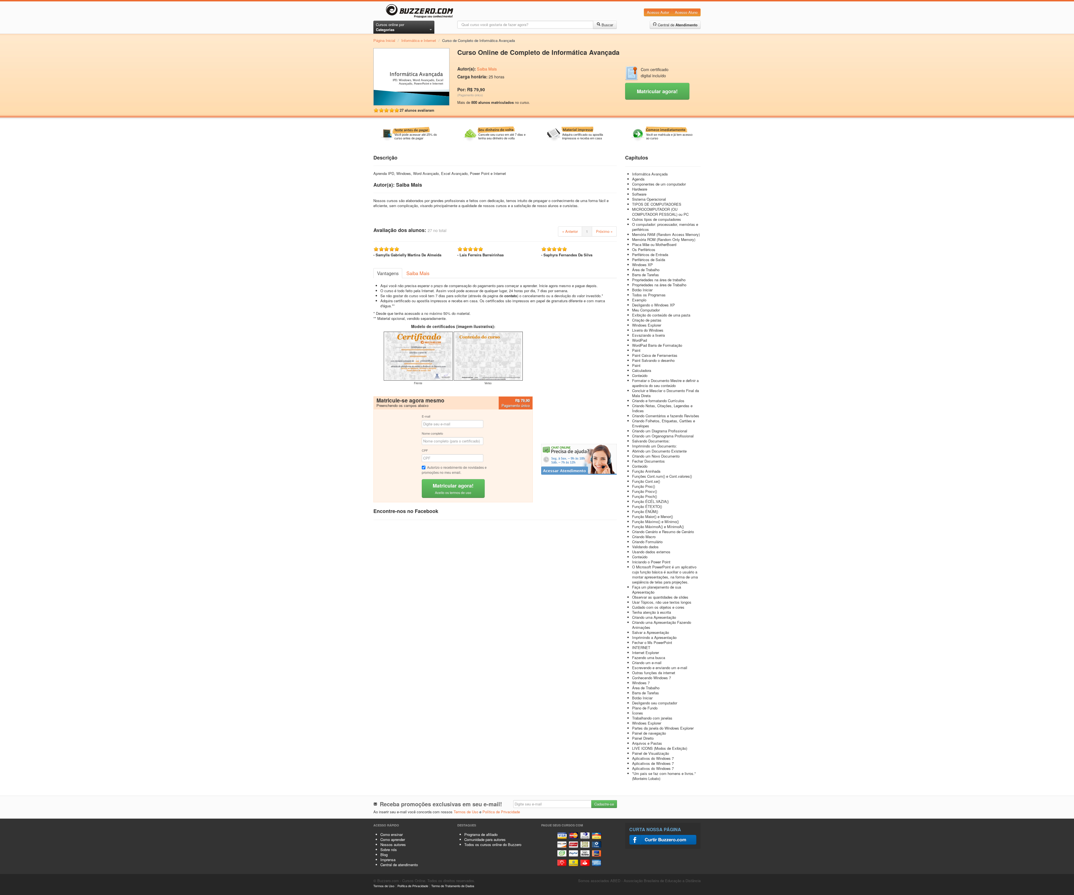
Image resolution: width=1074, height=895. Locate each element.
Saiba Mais (487, 69)
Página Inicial (384, 40)
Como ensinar (391, 834)
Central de (677, 24)
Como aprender (392, 839)
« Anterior (570, 231)
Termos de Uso (466, 811)
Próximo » (604, 231)
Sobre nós (388, 849)
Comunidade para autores (485, 839)
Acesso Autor (658, 12)
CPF (425, 450)
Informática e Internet (418, 40)
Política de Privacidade (501, 811)
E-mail (426, 416)
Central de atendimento (399, 864)
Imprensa (387, 859)
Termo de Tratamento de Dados (452, 886)
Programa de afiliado (481, 834)
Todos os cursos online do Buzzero (492, 844)
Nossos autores (393, 844)
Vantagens (388, 273)
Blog (384, 854)
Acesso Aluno (686, 12)
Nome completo (432, 433)
